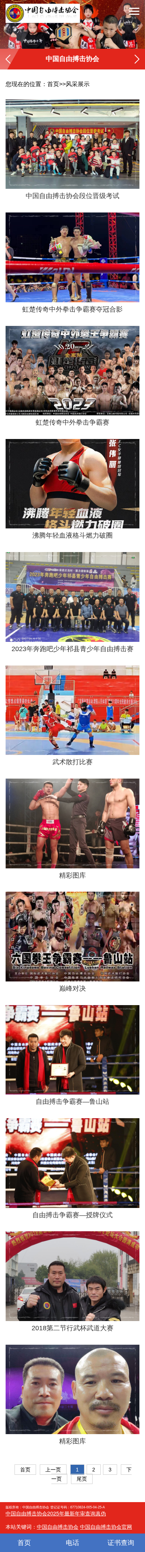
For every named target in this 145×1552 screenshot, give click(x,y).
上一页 (53, 1470)
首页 (53, 84)
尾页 (82, 1479)
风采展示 (78, 84)
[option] (72, 24)
